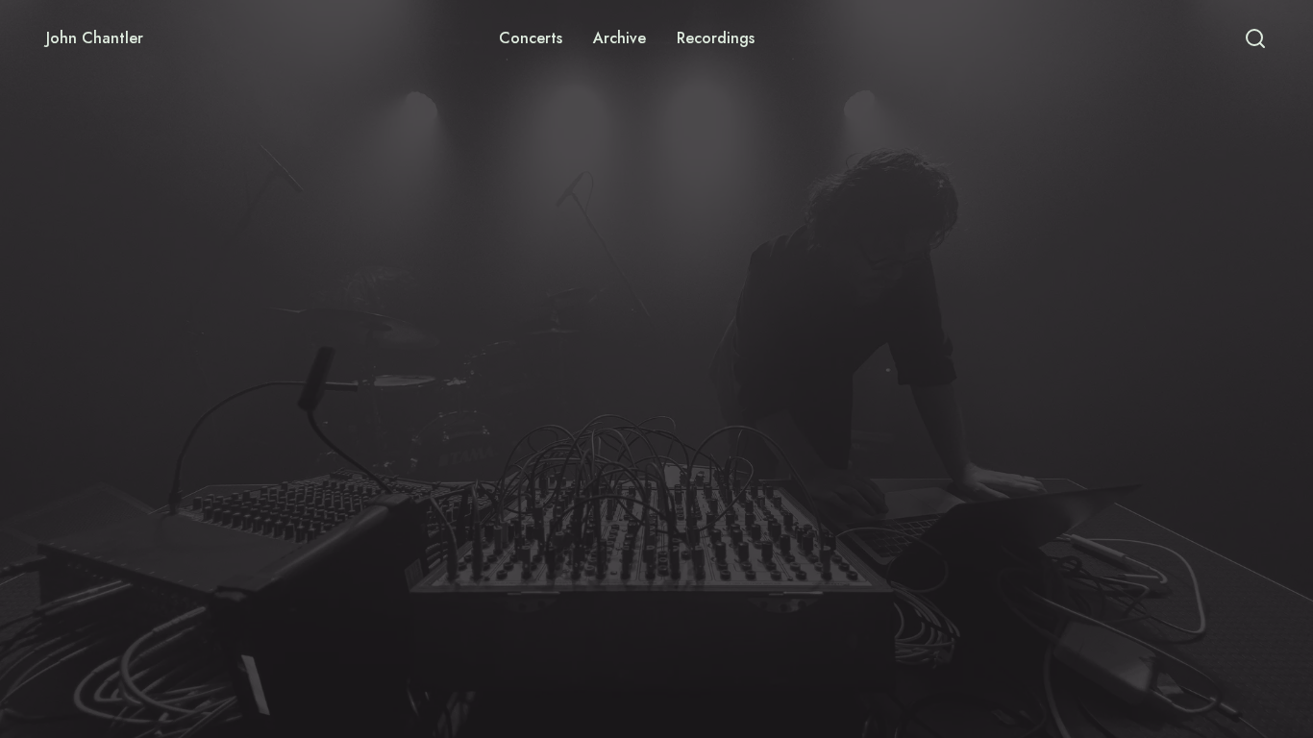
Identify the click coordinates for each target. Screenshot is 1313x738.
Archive (619, 38)
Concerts (530, 38)
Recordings (716, 38)
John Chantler (94, 38)
